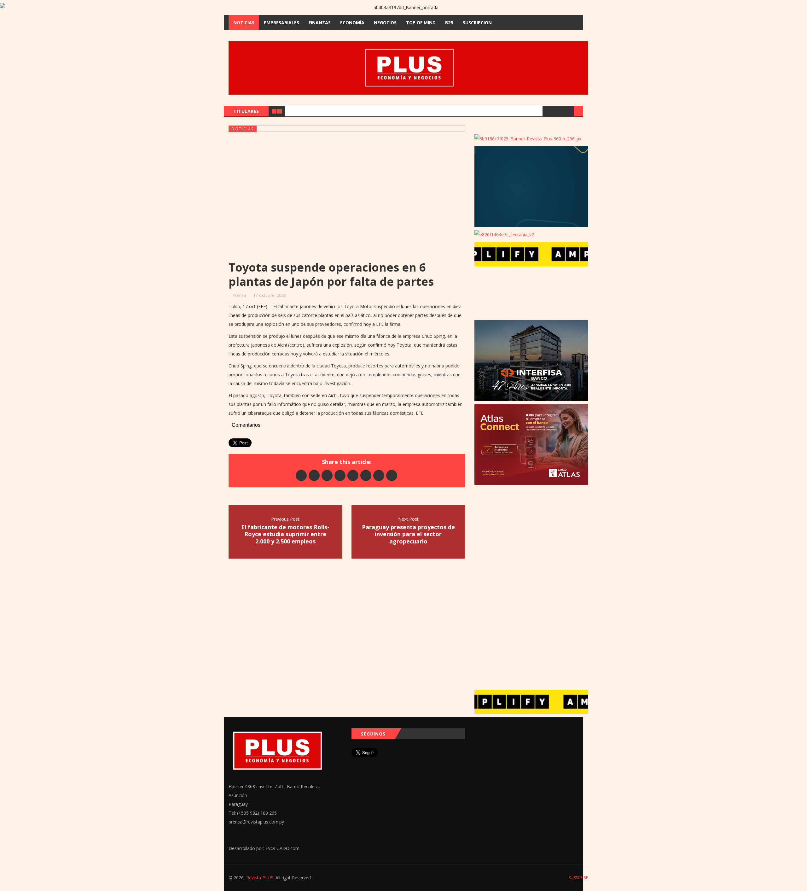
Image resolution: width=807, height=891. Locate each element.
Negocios (385, 23)
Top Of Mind (421, 23)
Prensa (239, 295)
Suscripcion (477, 23)
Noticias (243, 23)
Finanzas (320, 23)
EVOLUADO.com (282, 848)
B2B (449, 23)
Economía (352, 23)
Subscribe (578, 877)
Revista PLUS (259, 878)
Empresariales (281, 23)
